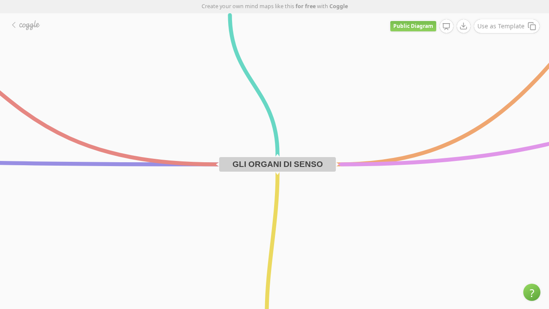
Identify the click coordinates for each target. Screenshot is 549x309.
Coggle (338, 6)
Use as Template (501, 26)
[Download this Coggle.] (464, 26)
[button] (531, 292)
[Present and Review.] (446, 26)
